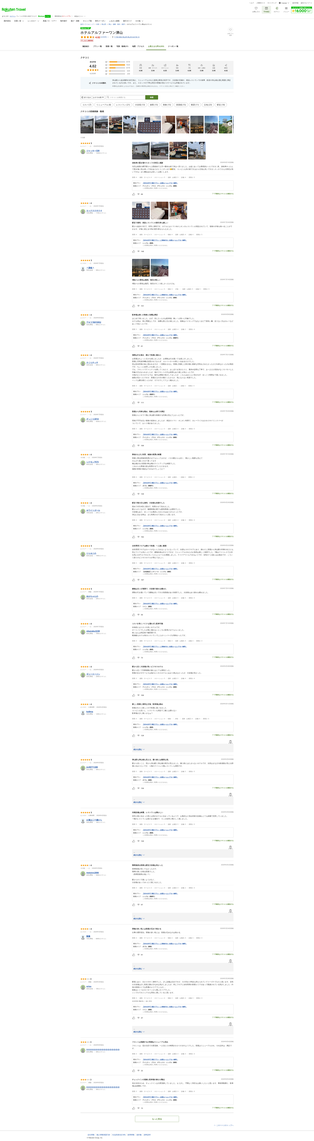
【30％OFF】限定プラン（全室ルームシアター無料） (160, 183)
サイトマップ (272, 3)
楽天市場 (295, 3)
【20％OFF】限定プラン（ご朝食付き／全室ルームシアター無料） (165, 240)
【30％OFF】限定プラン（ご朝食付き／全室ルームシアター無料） (165, 295)
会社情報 (91, 1135)
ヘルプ (251, 3)
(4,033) (156, 46)
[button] (87, 124)
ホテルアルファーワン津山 (101, 32)
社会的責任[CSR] (118, 1135)
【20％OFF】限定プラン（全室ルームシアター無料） (160, 483)
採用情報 (131, 1135)
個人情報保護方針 (103, 1135)
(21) (122, 46)
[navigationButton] (230, 124)
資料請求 (147, 1135)
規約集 (139, 1135)
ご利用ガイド (260, 3)
